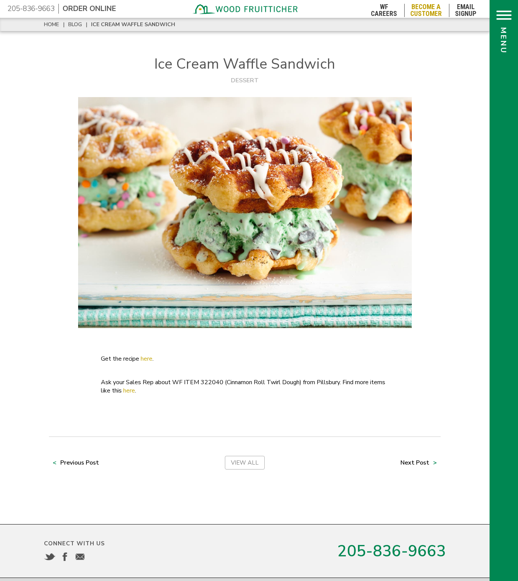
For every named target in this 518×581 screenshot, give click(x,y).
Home (51, 24)
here (146, 359)
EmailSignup (465, 10)
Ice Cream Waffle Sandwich (133, 24)
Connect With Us (74, 543)
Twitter (49, 556)
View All (245, 462)
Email (80, 556)
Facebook (65, 556)
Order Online (89, 9)
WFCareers (384, 10)
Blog (75, 24)
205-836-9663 (31, 9)
